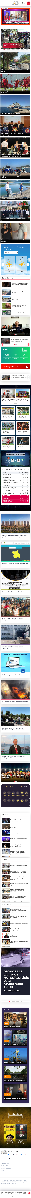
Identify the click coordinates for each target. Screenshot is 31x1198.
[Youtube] (25, 1154)
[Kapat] (29, 1193)
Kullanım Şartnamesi (6, 1168)
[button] (3, 49)
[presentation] (3, 264)
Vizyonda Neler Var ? (15, 1114)
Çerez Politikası (4, 1165)
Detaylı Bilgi (9, 1142)
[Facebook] (9, 1154)
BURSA (5, 350)
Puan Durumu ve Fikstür (10, 504)
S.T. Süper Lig (6, 469)
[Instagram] (17, 1154)
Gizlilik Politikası (5, 1163)
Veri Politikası (4, 1167)
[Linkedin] (21, 1154)
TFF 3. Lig (26, 469)
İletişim (3, 1172)
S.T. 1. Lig (13, 469)
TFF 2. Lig (19, 469)
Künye (2, 1170)
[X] (13, 1154)
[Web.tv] (9, 1158)
